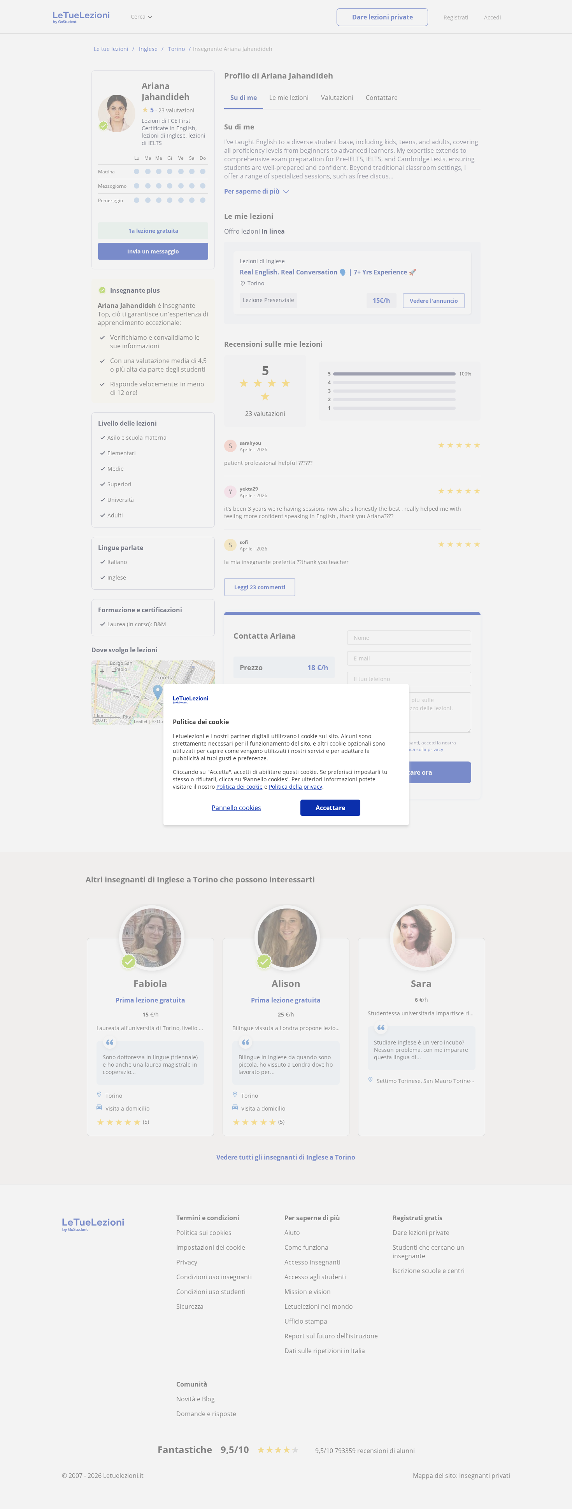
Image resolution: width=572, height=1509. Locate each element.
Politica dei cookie (239, 786)
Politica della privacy (295, 786)
